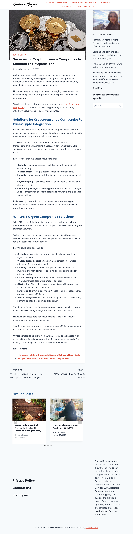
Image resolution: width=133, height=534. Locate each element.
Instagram (20, 495)
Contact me (21, 488)
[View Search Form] (119, 4)
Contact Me (89, 7)
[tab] (44, 445)
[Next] (80, 421)
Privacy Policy (23, 480)
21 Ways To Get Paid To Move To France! (69, 374)
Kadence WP (92, 527)
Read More (98, 88)
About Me (50, 2)
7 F (49, 355)
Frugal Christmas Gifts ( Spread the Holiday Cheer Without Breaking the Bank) (28, 428)
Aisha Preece (20, 69)
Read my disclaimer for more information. (107, 511)
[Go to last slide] (15, 421)
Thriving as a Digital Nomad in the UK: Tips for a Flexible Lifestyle (26, 374)
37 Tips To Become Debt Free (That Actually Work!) (43, 358)
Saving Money (77, 2)
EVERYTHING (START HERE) (72, 7)
